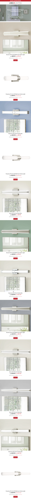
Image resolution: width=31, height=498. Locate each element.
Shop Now (15, 60)
